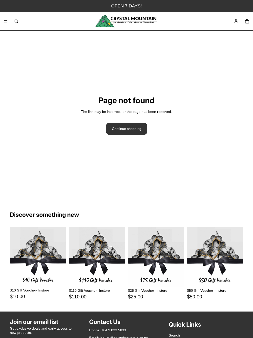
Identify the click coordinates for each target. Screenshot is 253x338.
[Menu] (5, 21)
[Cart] (247, 21)
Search (174, 335)
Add (62, 279)
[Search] (16, 21)
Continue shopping (126, 129)
